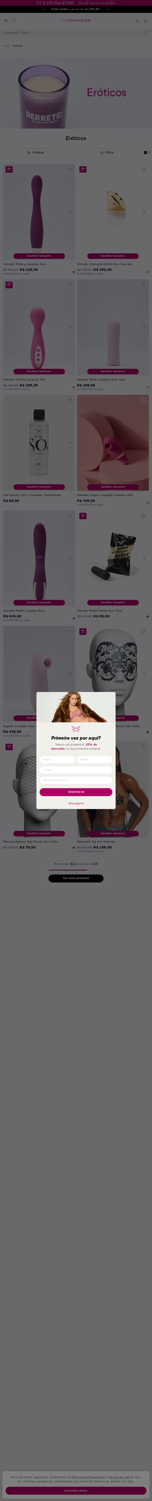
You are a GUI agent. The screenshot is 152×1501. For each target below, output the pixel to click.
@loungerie (76, 803)
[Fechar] (109, 698)
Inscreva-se (76, 792)
